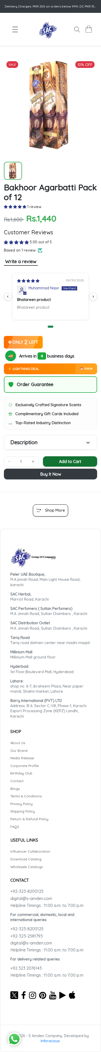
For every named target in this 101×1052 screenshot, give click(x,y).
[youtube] (52, 995)
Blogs (15, 789)
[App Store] (72, 995)
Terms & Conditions (26, 796)
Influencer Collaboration (30, 851)
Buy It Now (50, 474)
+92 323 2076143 (26, 968)
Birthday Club (21, 773)
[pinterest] (42, 995)
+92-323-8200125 (27, 891)
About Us (17, 743)
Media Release (22, 758)
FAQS (14, 827)
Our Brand (18, 750)
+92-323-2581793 (26, 936)
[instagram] (32, 995)
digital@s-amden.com (31, 898)
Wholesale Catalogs (26, 867)
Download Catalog (25, 859)
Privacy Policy (21, 804)
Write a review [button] (21, 261)
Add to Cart (70, 461)
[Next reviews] (93, 296)
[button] (15, 206)
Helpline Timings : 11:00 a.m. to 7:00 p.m (46, 905)
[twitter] (14, 995)
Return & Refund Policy (29, 819)
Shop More (55, 510)
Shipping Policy (22, 811)
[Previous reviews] (8, 296)
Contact (17, 781)
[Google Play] (62, 995)
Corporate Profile (24, 766)
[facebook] (23, 995)
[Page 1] (50, 327)
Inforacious (50, 1041)
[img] (28, 281)
